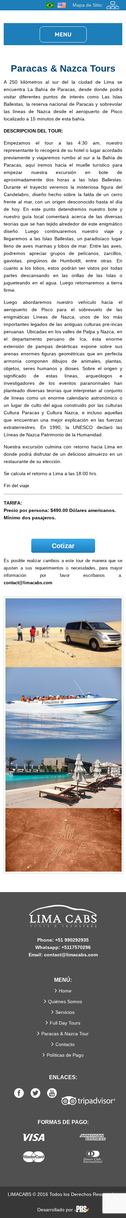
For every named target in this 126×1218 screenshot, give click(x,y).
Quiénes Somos (65, 1001)
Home (65, 990)
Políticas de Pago (65, 1055)
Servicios (65, 1012)
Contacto (65, 1044)
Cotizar (63, 545)
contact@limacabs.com (28, 582)
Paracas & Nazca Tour (65, 1033)
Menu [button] (63, 34)
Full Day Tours (65, 1023)
